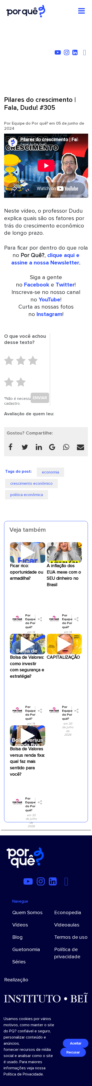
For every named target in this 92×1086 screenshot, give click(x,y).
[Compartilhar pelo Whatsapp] (66, 447)
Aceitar (75, 1043)
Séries (19, 962)
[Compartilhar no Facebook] (10, 447)
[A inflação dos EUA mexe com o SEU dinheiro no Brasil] (64, 552)
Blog (17, 937)
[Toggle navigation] (81, 11)
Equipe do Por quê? (30, 123)
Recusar (73, 1052)
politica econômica (26, 494)
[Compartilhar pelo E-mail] (80, 447)
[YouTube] (59, 53)
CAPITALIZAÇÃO (63, 657)
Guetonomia (26, 949)
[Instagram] (67, 53)
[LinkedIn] (76, 53)
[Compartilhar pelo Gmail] (52, 447)
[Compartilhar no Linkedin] (38, 447)
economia (50, 472)
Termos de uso (71, 937)
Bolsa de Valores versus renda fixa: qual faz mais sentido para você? (27, 761)
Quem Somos (27, 913)
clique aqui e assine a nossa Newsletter (45, 259)
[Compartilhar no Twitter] (24, 447)
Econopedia (67, 913)
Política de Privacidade (23, 1074)
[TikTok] (82, 53)
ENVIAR (40, 397)
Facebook (36, 284)
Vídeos (20, 925)
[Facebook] (85, 53)
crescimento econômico (31, 483)
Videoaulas (66, 925)
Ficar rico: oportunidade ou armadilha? (26, 572)
